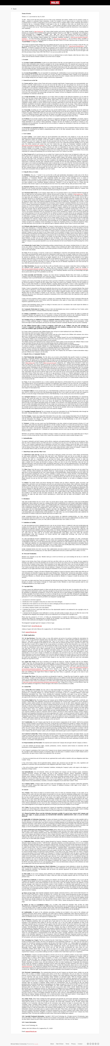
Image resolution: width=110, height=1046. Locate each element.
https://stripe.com (78, 194)
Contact (80, 1044)
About (52, 1044)
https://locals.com (38, 31)
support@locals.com (30, 632)
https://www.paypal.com (49, 363)
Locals (36, 1044)
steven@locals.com (37, 626)
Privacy (73, 1044)
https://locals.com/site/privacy (29, 40)
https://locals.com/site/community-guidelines (33, 145)
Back (14, 9)
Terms (67, 1044)
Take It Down (59, 1044)
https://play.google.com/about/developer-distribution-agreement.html (40, 682)
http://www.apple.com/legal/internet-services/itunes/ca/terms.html (38, 670)
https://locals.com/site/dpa (60, 38)
